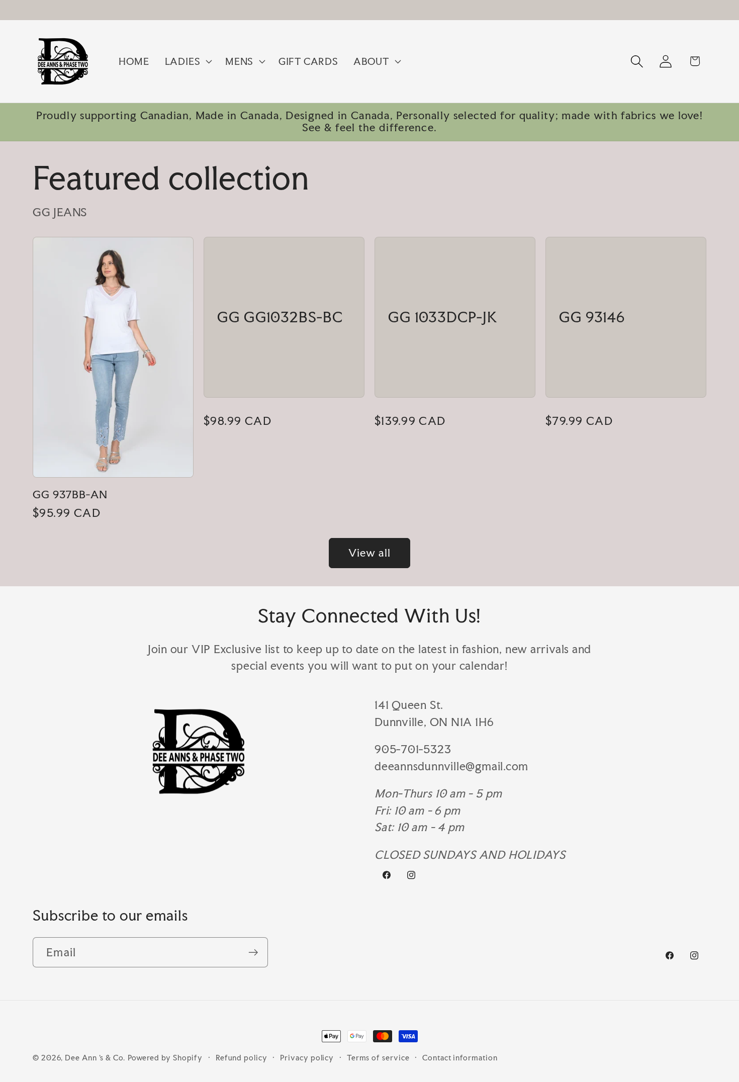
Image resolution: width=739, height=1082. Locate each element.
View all (369, 553)
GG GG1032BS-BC (280, 317)
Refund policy (241, 1057)
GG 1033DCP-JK (443, 317)
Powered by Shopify (165, 1057)
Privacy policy (307, 1057)
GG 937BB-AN (70, 495)
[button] (187, 61)
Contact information (459, 1057)
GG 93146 (592, 317)
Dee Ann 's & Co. (95, 1057)
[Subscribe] (253, 952)
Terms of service (378, 1057)
